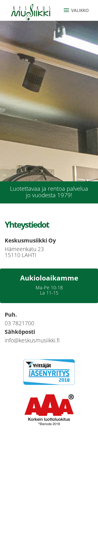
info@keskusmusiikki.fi (32, 340)
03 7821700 (19, 323)
